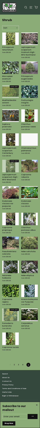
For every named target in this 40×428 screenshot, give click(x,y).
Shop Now (9, 423)
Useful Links (7, 392)
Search (5, 374)
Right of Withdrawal (10, 396)
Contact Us (7, 381)
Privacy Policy (8, 385)
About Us (6, 377)
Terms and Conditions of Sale (14, 388)
